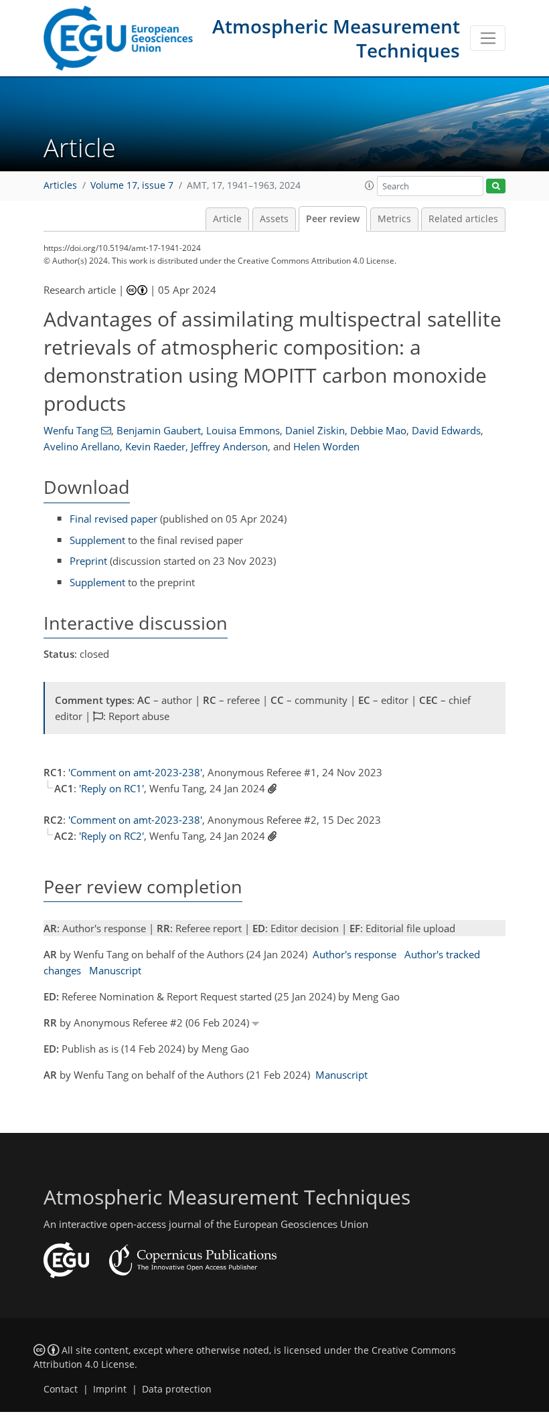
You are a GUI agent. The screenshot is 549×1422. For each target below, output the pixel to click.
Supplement (97, 540)
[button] (369, 185)
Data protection (177, 1389)
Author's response (354, 954)
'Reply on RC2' (111, 835)
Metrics (394, 219)
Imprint (110, 1389)
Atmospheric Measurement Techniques (336, 38)
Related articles (463, 219)
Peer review (333, 219)
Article (227, 219)
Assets (274, 219)
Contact (61, 1389)
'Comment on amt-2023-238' (135, 772)
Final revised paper (113, 518)
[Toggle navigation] (487, 38)
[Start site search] (495, 186)
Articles (60, 185)
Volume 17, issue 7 (131, 185)
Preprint (88, 560)
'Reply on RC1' (111, 788)
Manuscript (115, 970)
